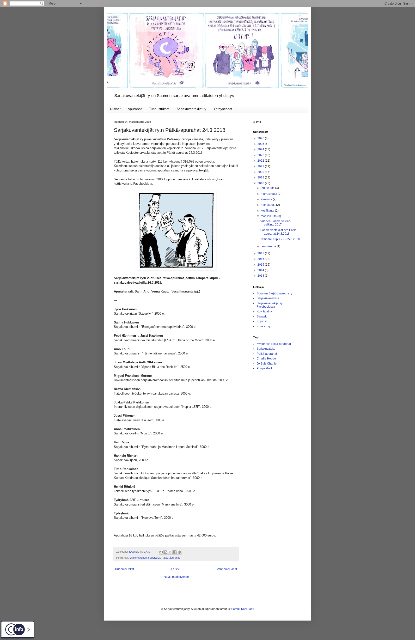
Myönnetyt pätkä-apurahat (144, 557)
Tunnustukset (159, 109)
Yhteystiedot (223, 109)
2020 (261, 172)
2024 (261, 149)
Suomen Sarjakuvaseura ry (274, 293)
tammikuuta (269, 246)
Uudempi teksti (124, 569)
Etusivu (176, 569)
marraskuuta (269, 193)
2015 (261, 264)
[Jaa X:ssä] (170, 552)
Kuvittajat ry (264, 311)
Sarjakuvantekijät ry (191, 109)
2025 (261, 144)
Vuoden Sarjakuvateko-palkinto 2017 (275, 222)
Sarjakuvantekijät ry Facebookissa (269, 305)
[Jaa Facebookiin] (174, 552)
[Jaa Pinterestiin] (179, 552)
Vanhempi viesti (227, 569)
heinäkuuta (268, 205)
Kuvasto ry (263, 326)
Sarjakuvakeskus (268, 298)
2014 (261, 270)
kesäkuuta (268, 210)
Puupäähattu (265, 368)
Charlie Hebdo (266, 358)
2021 (261, 166)
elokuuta (267, 199)
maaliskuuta (269, 216)
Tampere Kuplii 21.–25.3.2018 (280, 239)
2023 (261, 155)
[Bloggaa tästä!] (165, 552)
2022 (261, 160)
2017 (261, 253)
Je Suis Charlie (267, 363)
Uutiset (115, 109)
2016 (261, 259)
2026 (261, 138)
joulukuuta (268, 188)
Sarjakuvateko (266, 348)
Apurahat (135, 109)
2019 (261, 177)
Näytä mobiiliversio (176, 577)
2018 (261, 183)
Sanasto (262, 316)
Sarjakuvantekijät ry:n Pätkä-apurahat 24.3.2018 (279, 231)
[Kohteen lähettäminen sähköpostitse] (161, 552)
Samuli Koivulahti (242, 609)
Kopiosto (262, 321)
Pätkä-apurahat (171, 557)
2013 (261, 275)
